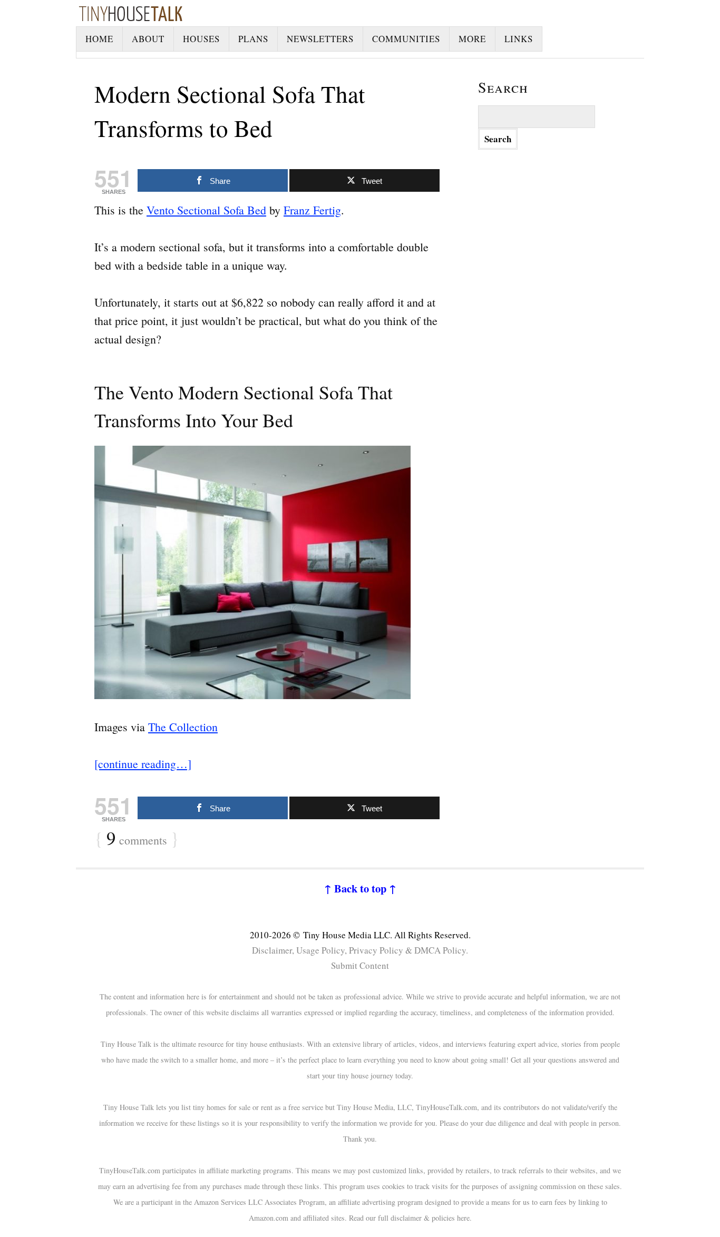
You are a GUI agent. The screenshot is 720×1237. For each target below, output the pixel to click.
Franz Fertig (312, 210)
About (148, 39)
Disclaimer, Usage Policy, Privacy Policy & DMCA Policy (359, 950)
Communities (406, 39)
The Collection (183, 726)
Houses (201, 39)
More (472, 39)
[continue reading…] (142, 763)
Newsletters (320, 39)
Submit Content (360, 965)
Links (518, 39)
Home (99, 39)
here (463, 1218)
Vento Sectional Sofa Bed (206, 210)
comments (136, 838)
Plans (253, 39)
